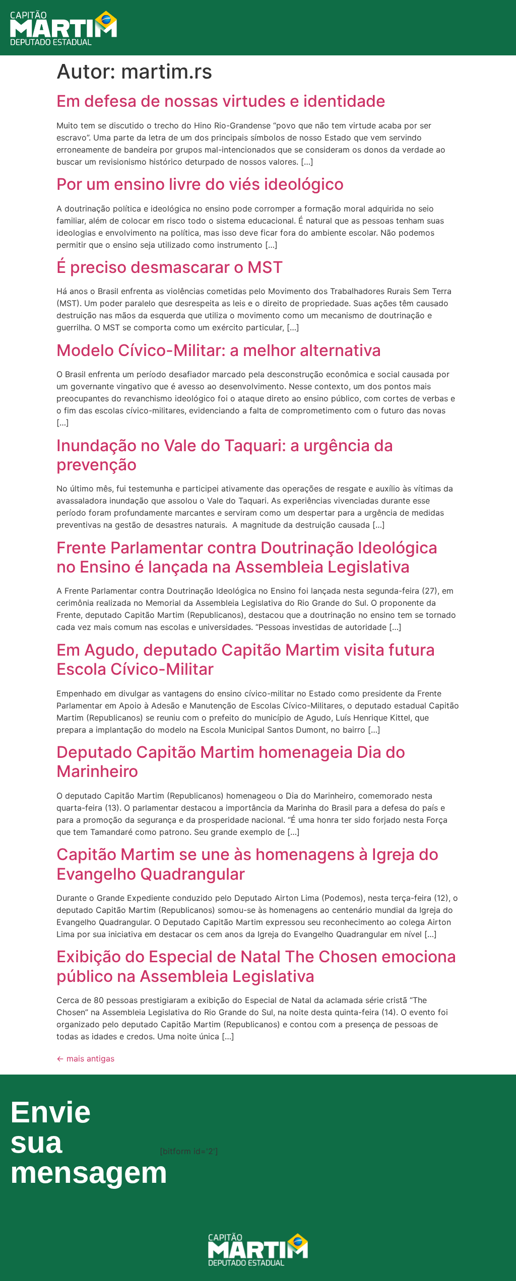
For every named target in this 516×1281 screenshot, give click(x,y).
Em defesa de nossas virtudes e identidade (220, 101)
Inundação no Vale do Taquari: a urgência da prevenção (224, 455)
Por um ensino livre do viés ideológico (200, 184)
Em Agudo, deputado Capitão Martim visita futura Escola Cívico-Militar (245, 659)
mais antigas (85, 1058)
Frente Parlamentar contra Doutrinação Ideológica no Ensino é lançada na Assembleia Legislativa (246, 557)
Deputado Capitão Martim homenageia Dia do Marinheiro (230, 761)
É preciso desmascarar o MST (169, 267)
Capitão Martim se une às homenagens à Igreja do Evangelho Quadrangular (247, 863)
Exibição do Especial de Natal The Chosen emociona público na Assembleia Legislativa (256, 966)
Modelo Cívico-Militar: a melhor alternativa (218, 350)
